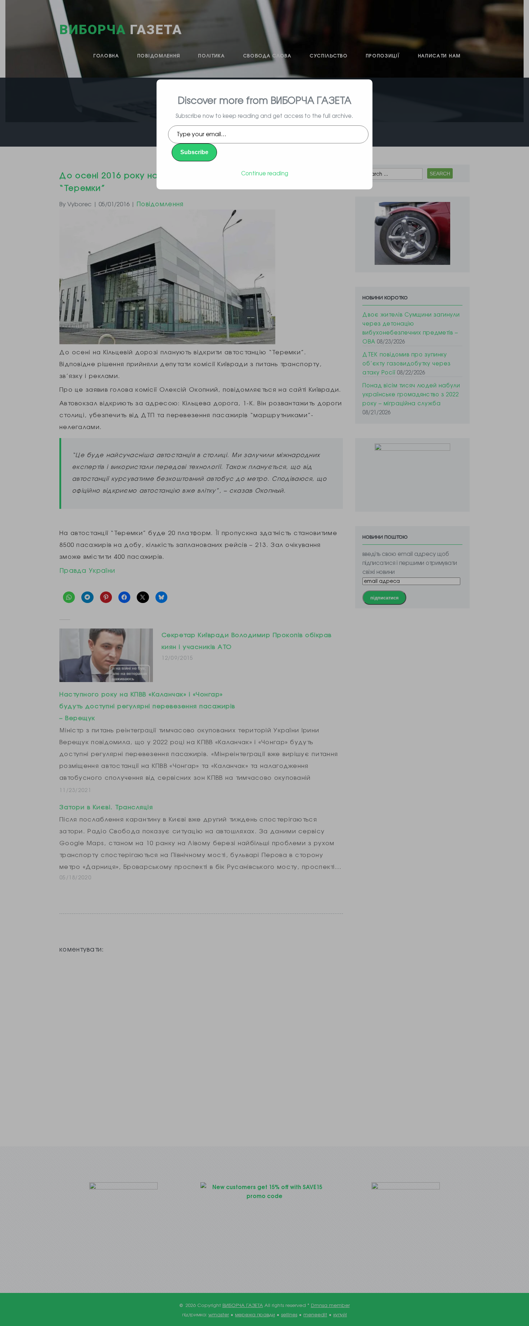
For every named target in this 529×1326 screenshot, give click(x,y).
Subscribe (194, 152)
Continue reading (264, 173)
